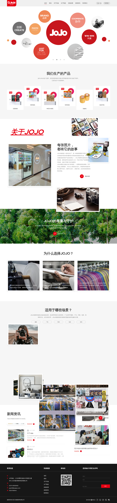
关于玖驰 (56, 3)
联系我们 (85, 3)
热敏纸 (67, 108)
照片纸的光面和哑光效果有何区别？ (39, 451)
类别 (50, 3)
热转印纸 (84, 105)
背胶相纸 (15, 105)
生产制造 (63, 3)
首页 (45, 3)
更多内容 (87, 176)
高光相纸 (102, 108)
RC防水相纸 (32, 108)
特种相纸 (50, 105)
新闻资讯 (77, 3)
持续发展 (70, 3)
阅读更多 (29, 443)
